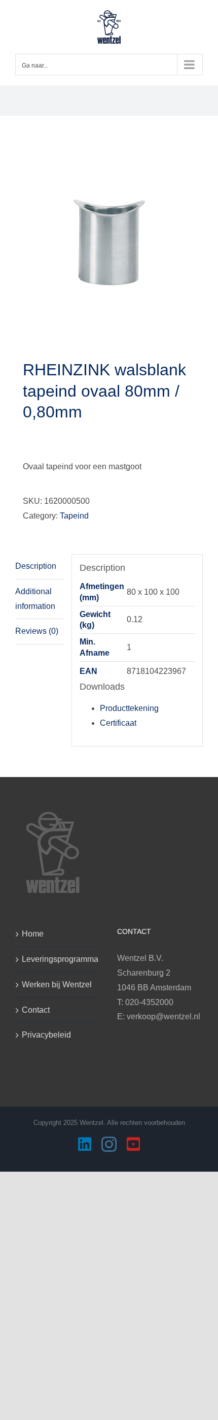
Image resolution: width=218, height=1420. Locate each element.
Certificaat (118, 723)
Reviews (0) (36, 631)
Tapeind (74, 515)
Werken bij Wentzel (57, 984)
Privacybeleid (46, 1034)
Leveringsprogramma (58, 959)
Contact (36, 1010)
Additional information (35, 598)
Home (33, 933)
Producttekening (129, 708)
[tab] (39, 566)
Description (35, 566)
